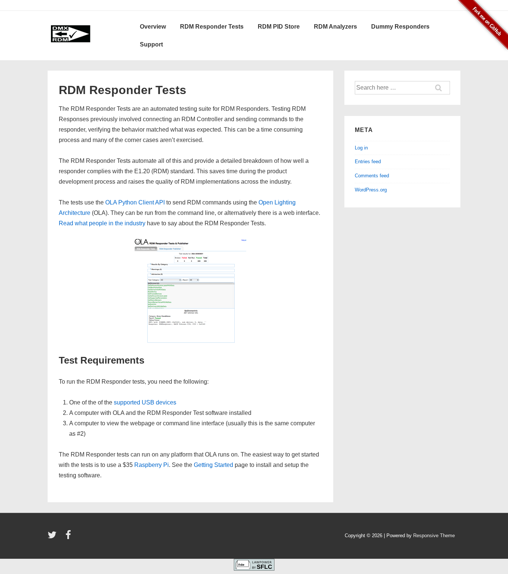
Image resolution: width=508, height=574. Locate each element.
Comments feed (372, 175)
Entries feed (368, 161)
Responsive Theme (434, 535)
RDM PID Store (279, 26)
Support (151, 44)
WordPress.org (371, 190)
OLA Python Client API (135, 202)
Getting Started (213, 465)
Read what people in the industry (102, 223)
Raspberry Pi (151, 465)
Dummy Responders (400, 26)
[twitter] (54, 537)
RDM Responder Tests (212, 26)
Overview (153, 26)
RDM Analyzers (335, 26)
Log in (361, 148)
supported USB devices (145, 402)
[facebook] (69, 537)
